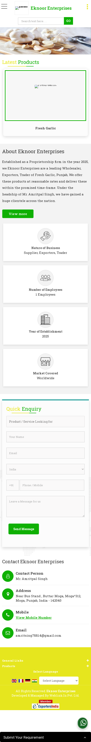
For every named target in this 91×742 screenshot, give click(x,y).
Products (8, 666)
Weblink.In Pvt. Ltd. (64, 695)
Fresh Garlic (45, 128)
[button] (34, 617)
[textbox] (41, 21)
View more (18, 214)
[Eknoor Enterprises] (23, 8)
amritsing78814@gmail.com (38, 635)
